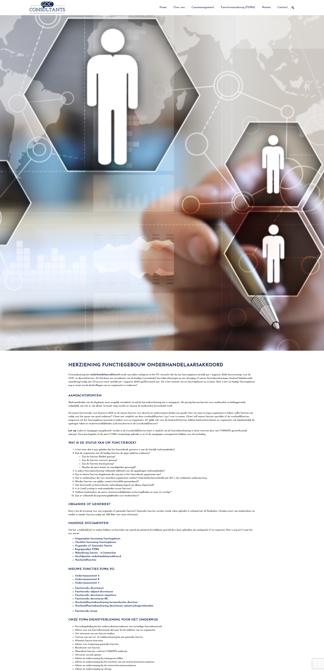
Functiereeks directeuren (89, 588)
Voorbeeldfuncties (85, 560)
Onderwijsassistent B (87, 579)
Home (163, 7)
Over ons (179, 7)
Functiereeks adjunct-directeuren (94, 592)
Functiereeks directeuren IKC (91, 599)
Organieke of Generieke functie (93, 546)
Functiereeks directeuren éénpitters (95, 595)
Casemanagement (203, 7)
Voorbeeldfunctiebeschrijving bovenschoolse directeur (106, 602)
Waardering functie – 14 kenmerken (95, 553)
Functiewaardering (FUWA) (238, 7)
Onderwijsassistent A (87, 576)
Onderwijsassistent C (87, 583)
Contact (282, 7)
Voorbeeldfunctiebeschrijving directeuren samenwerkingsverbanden (114, 606)
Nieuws (266, 7)
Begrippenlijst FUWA (87, 549)
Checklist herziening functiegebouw (95, 542)
